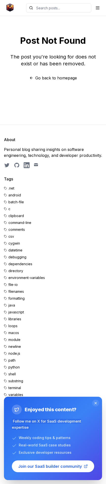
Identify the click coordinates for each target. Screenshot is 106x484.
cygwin (14, 243)
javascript (16, 312)
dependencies (20, 264)
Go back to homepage (56, 77)
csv (11, 236)
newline (14, 346)
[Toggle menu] (97, 7)
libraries (14, 319)
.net (11, 188)
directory (15, 271)
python (14, 367)
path (12, 360)
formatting (16, 298)
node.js (14, 353)
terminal (14, 388)
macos (13, 333)
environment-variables (26, 278)
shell (12, 374)
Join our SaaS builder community (50, 466)
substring (15, 381)
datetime (15, 250)
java (11, 305)
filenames (16, 291)
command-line (19, 222)
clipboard (16, 216)
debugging (17, 257)
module (14, 339)
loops (13, 326)
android (14, 195)
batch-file (16, 202)
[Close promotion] (95, 403)
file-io (13, 284)
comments (16, 229)
